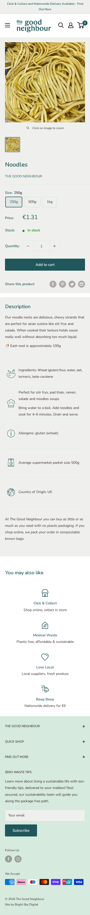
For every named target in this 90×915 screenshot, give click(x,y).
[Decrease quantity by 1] (28, 246)
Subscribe (21, 830)
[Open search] (61, 25)
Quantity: (12, 246)
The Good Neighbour (23, 176)
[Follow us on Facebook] (8, 858)
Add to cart (45, 264)
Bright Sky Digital (26, 904)
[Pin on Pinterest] (62, 284)
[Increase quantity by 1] (54, 246)
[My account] (70, 25)
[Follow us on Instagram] (18, 858)
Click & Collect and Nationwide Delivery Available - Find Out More (45, 6)
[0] (81, 25)
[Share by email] (81, 284)
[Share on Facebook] (53, 284)
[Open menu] (7, 25)
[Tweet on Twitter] (72, 284)
